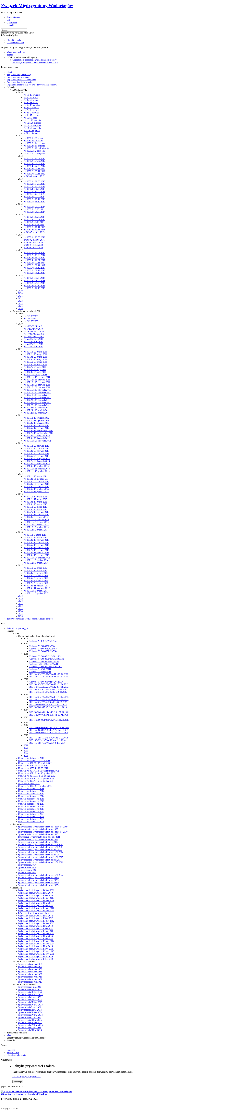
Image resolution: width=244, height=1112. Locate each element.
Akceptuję (18, 1082)
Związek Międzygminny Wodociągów (37, 5)
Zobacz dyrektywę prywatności (26, 1076)
